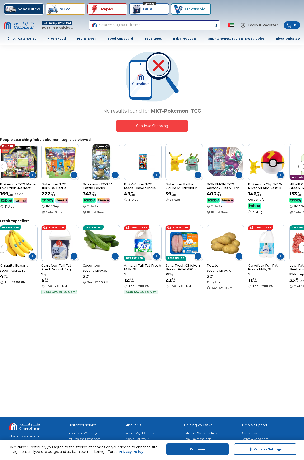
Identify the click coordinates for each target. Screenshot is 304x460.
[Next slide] (299, 162)
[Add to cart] (32, 175)
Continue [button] (197, 449)
